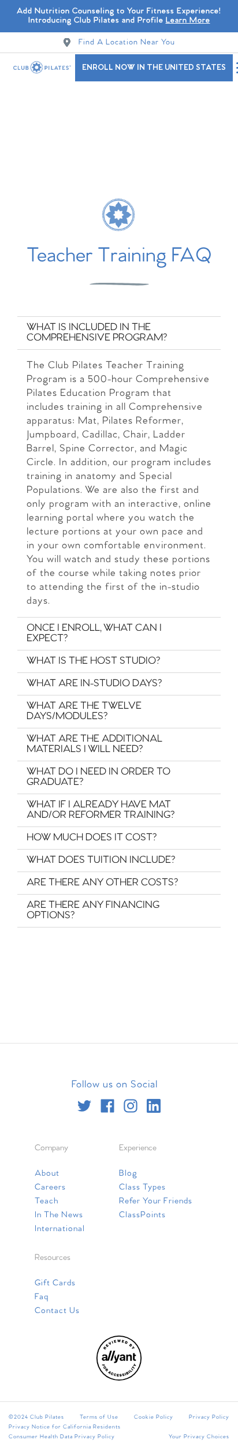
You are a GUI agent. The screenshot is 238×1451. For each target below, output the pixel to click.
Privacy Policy (209, 1416)
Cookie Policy (153, 1416)
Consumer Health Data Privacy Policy (62, 1436)
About (47, 1173)
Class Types (142, 1187)
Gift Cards (55, 1283)
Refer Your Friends (155, 1201)
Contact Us (57, 1311)
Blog (128, 1173)
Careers (50, 1187)
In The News (59, 1215)
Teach (46, 1201)
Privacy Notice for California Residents (65, 1426)
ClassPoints (142, 1215)
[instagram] (130, 1106)
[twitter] (84, 1106)
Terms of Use (99, 1416)
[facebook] (107, 1106)
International (60, 1229)
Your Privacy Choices (199, 1436)
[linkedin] (154, 1106)
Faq (42, 1297)
